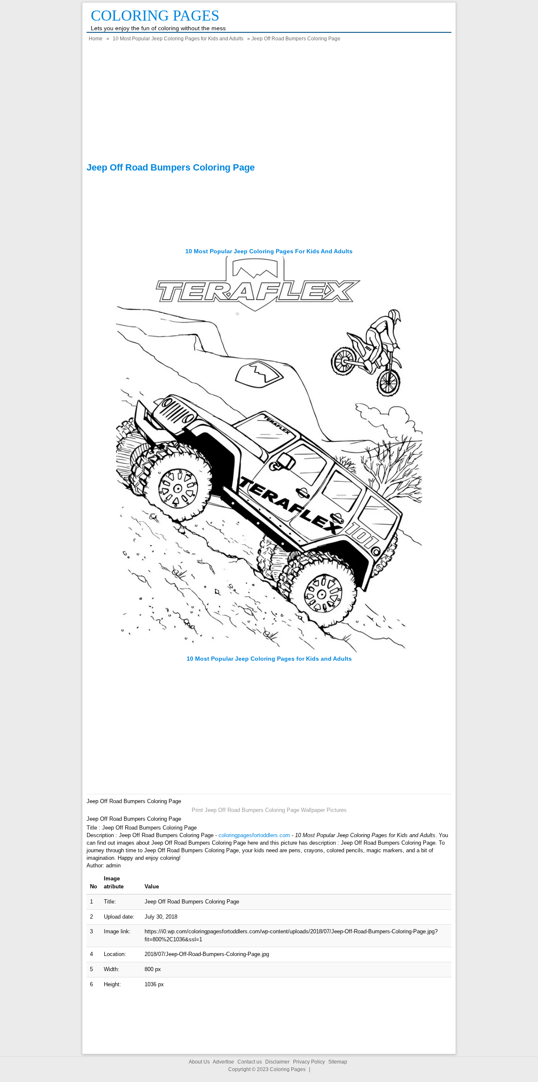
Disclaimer (277, 1062)
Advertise (223, 1062)
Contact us (249, 1062)
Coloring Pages (155, 15)
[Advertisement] (269, 103)
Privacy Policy (309, 1062)
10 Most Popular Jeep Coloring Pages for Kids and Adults (178, 39)
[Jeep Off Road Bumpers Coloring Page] (269, 651)
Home (96, 39)
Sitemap (337, 1062)
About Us (199, 1062)
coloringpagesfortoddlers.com (254, 835)
